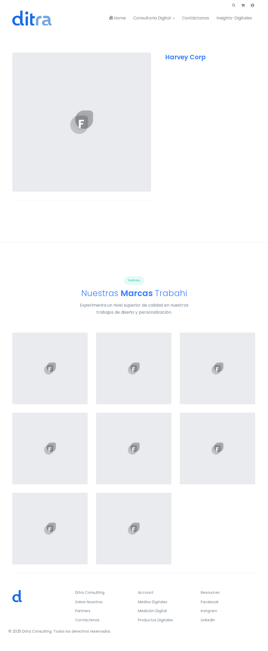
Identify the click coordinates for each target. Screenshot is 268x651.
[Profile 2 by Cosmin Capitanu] (50, 528)
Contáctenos (87, 620)
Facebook (210, 602)
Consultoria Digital (152, 18)
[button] (234, 5)
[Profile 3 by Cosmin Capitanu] (50, 448)
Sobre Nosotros (89, 602)
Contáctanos (195, 18)
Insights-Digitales (234, 18)
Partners (82, 610)
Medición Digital (152, 610)
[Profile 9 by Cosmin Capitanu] (133, 368)
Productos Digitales (155, 620)
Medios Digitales (152, 602)
